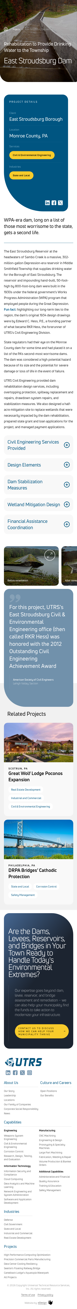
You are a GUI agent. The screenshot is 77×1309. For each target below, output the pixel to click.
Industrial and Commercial (26, 798)
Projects (16, 29)
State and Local (21, 175)
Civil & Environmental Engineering (32, 155)
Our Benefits (47, 1095)
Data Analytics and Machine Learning (19, 1185)
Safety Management (23, 895)
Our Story (9, 1091)
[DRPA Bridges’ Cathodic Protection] (38, 858)
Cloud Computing (13, 1179)
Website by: (36, 1303)
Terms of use (28, 1294)
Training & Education (50, 1185)
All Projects (10, 1277)
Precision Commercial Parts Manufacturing (27, 1259)
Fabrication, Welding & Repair (55, 1157)
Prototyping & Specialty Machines (52, 1146)
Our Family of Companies (17, 1104)
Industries (11, 1211)
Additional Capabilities (51, 1171)
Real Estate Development (25, 790)
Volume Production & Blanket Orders (55, 1163)
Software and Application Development (18, 1201)
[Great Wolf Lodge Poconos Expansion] (38, 761)
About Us (11, 1082)
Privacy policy (45, 1294)
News (7, 1113)
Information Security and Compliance (17, 1172)
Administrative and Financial (54, 1176)
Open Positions (48, 1091)
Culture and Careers (55, 1082)
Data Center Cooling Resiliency (20, 1263)
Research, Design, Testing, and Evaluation (18, 1157)
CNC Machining (47, 1135)
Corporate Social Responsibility (21, 1109)
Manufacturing (47, 1130)
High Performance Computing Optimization (27, 1254)
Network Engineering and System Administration (18, 1193)
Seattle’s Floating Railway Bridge (22, 1268)
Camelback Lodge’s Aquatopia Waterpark (26, 1272)
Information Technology (17, 1166)
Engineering (10, 1130)
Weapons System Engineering (13, 1137)
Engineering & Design (50, 1140)
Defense (8, 1219)
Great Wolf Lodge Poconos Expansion (35, 776)
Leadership (10, 1095)
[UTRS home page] (6, 30)
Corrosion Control (46, 886)
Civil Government (13, 1224)
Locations (9, 1100)
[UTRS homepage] (23, 1067)
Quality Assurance (49, 1181)
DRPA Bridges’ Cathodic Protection (32, 873)
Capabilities (12, 1122)
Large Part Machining (50, 1152)
